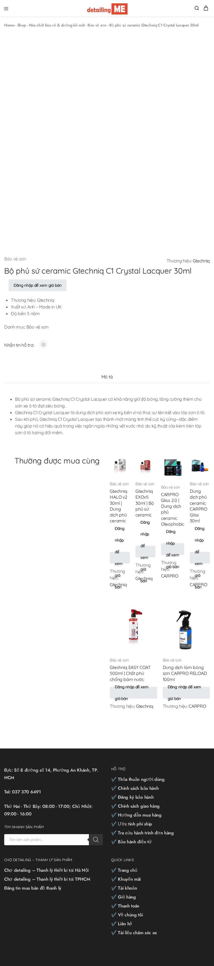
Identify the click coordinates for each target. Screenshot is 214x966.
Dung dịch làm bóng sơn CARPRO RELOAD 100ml (185, 673)
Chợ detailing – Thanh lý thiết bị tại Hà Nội (46, 870)
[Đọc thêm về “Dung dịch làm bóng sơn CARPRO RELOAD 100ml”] (201, 611)
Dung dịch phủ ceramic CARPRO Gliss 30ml (198, 505)
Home (9, 25)
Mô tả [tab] (107, 377)
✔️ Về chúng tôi (127, 915)
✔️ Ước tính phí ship (131, 824)
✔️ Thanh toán (125, 906)
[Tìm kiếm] (96, 839)
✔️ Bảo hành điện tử (131, 842)
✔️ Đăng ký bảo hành (132, 797)
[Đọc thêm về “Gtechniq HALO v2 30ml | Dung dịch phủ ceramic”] (121, 461)
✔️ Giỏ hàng (123, 897)
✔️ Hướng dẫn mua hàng (136, 815)
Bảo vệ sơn (96, 25)
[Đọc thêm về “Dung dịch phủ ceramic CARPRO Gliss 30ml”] (201, 461)
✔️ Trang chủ (124, 870)
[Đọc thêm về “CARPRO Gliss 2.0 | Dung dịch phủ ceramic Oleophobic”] (175, 461)
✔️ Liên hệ (121, 924)
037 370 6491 (26, 792)
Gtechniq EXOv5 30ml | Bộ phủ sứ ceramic (144, 503)
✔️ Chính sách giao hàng (135, 806)
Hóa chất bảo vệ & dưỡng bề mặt (57, 25)
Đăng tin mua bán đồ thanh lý (32, 888)
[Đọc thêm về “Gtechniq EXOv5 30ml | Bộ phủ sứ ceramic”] (147, 461)
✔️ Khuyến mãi (126, 879)
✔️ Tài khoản (124, 888)
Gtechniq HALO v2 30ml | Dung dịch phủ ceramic (118, 505)
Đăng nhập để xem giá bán (38, 285)
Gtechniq (201, 261)
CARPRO (169, 576)
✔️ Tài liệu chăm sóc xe (134, 932)
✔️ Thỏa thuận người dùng (138, 779)
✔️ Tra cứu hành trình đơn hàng (142, 833)
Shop (21, 25)
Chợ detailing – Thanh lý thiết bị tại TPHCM (47, 879)
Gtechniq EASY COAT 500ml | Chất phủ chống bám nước (130, 673)
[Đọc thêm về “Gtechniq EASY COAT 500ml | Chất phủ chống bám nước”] (148, 611)
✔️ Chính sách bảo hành (135, 788)
